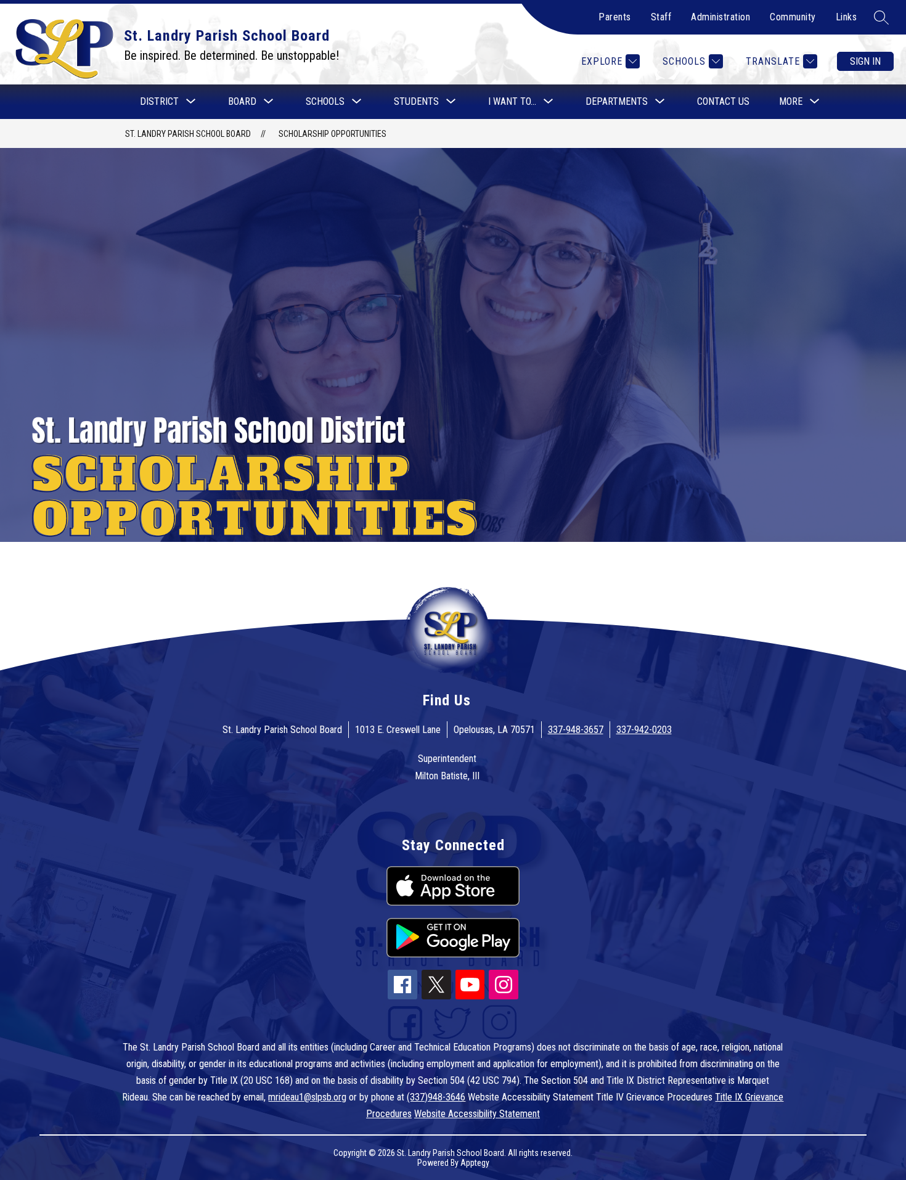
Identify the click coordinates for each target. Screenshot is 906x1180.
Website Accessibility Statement (477, 1114)
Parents (614, 17)
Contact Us (723, 101)
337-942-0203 (644, 729)
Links (846, 17)
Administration (720, 17)
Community (793, 17)
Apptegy (474, 1163)
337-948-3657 (575, 729)
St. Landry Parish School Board (188, 134)
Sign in (865, 61)
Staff (661, 17)
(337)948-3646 (436, 1097)
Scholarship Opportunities (332, 134)
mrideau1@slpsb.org (307, 1097)
